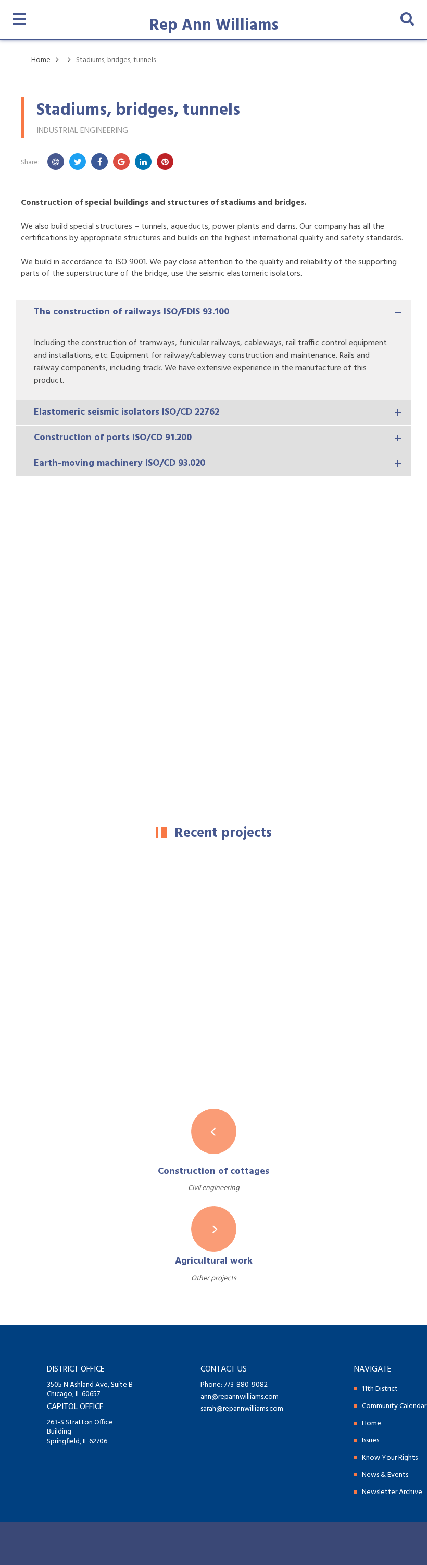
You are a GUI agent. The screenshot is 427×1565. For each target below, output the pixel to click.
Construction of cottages (213, 1171)
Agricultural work (214, 1261)
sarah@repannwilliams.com (241, 1409)
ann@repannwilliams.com (239, 1397)
